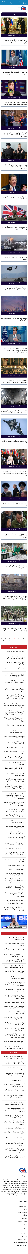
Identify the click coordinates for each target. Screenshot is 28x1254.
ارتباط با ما (24, 1233)
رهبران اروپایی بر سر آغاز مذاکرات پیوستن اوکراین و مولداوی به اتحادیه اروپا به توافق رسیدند (14, 473)
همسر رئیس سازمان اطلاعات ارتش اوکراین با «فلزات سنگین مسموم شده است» (16, 535)
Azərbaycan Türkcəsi (22, 2)
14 (9, 639)
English (3, 2)
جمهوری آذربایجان (22, 1221)
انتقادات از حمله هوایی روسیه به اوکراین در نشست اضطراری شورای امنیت (14, 411)
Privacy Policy (22, 1239)
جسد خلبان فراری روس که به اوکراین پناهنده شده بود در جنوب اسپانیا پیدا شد (15, 103)
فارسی (11, 2)
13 (11, 639)
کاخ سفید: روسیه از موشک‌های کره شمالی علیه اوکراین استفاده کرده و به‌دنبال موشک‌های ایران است (14, 350)
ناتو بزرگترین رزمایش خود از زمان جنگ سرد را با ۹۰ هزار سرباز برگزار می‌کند (15, 288)
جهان (25, 1209)
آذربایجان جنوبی (23, 1206)
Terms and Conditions (20, 1242)
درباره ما (24, 1236)
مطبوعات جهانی (22, 1212)
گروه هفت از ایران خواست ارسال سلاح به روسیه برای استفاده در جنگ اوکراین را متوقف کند (14, 134)
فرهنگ (25, 1215)
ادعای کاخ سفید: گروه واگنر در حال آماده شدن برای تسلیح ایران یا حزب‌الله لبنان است (15, 630)
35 (3, 639)
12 (12, 639)
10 (16, 639)
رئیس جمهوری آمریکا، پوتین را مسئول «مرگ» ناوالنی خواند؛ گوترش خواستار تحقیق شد (16, 166)
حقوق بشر (24, 1218)
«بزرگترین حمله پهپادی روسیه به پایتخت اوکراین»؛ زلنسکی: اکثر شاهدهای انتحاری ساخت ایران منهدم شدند (15, 598)
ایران (25, 1224)
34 (5, 639)
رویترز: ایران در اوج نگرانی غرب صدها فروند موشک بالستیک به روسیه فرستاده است (15, 41)
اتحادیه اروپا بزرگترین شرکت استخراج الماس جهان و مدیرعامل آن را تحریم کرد (15, 381)
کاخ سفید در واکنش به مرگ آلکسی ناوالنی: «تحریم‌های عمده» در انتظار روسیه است (14, 73)
